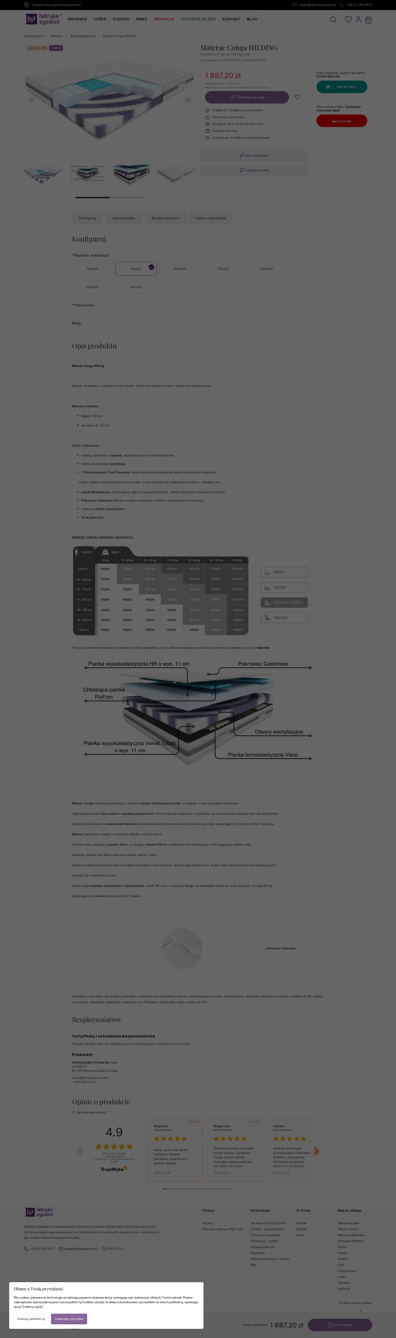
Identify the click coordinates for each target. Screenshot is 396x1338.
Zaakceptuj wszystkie (69, 1319)
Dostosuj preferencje (31, 1319)
